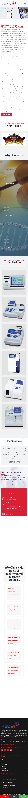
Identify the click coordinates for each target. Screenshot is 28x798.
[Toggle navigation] (25, 3)
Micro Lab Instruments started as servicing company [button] (14, 625)
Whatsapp (23, 796)
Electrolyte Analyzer (7, 782)
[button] (2, 13)
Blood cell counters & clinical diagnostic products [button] (14, 640)
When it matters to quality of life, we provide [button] (13, 610)
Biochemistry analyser (8, 777)
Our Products (5, 764)
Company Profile (6, 762)
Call (5, 796)
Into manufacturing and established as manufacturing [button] (13, 670)
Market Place (5, 770)
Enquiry (14, 796)
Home (3, 759)
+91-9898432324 (7, 747)
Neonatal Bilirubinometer (8, 785)
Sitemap (4, 766)
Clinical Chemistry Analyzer (9, 779)
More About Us (6, 114)
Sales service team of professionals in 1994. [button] (14, 655)
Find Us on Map (10, 514)
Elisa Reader (5, 788)
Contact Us (4, 768)
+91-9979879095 (17, 747)
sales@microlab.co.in (8, 744)
